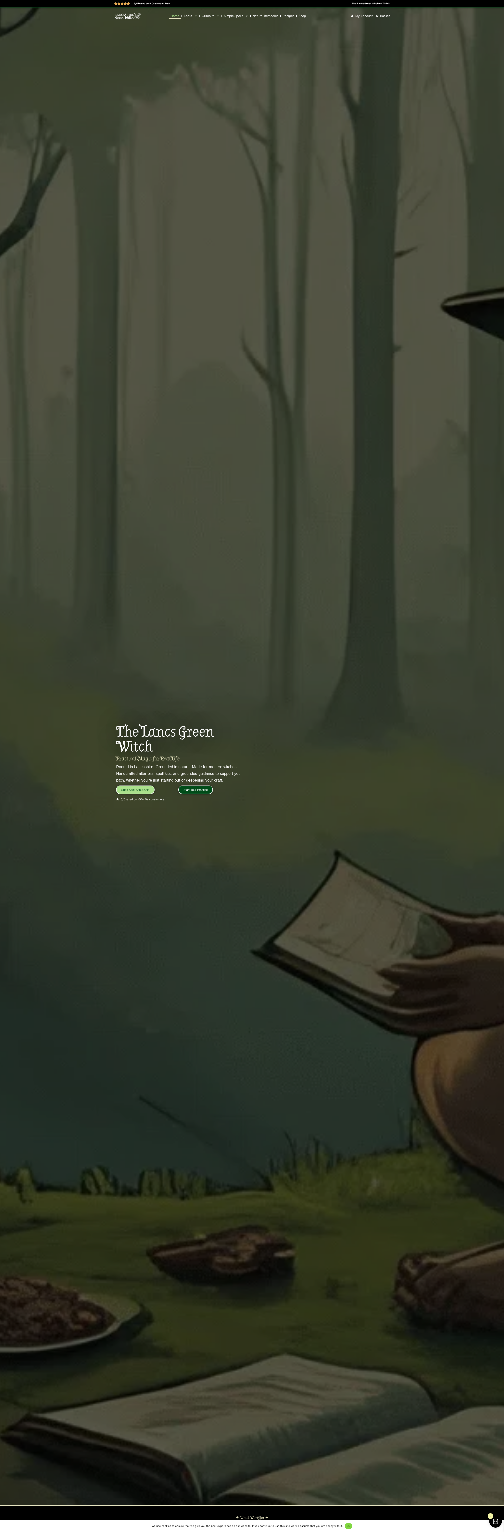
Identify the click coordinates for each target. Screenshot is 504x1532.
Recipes (288, 16)
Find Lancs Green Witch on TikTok (371, 3)
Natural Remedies (265, 16)
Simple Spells (233, 16)
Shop (302, 16)
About (187, 16)
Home (175, 16)
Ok (348, 1525)
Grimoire (208, 16)
